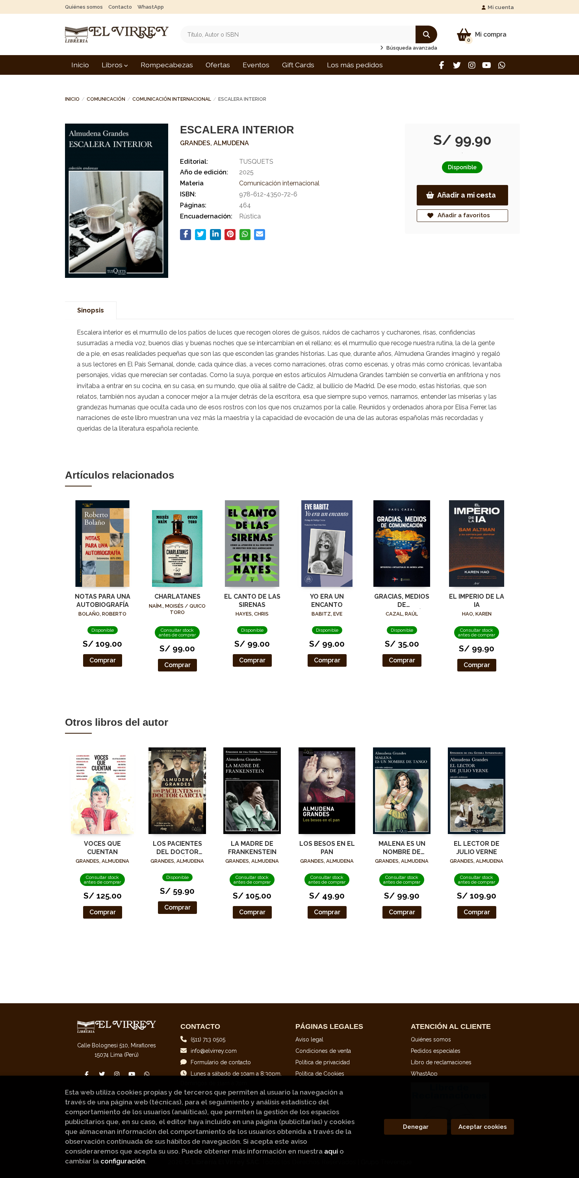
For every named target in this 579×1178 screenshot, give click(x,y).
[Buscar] (426, 34)
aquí (331, 1151)
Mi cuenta (501, 7)
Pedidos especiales (435, 1051)
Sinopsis (90, 310)
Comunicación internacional (171, 99)
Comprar (102, 660)
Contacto (120, 7)
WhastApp (150, 7)
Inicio (72, 99)
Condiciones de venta (323, 1051)
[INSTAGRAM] (471, 65)
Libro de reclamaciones (441, 1062)
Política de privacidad (322, 1062)
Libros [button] (113, 65)
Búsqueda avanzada (411, 48)
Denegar (416, 1126)
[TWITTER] (456, 65)
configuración (122, 1161)
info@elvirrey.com (214, 1051)
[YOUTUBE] (486, 65)
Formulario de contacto (221, 1062)
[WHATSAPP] (501, 65)
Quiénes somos (84, 7)
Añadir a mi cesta (466, 195)
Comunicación (106, 99)
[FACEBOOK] (441, 65)
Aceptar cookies (482, 1126)
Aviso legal (309, 1039)
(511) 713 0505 (208, 1039)
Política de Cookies (319, 1074)
